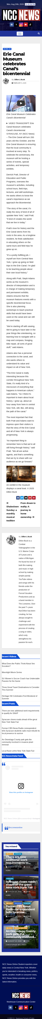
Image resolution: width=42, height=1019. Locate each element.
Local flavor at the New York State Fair (18, 751)
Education (18, 903)
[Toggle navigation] (20, 34)
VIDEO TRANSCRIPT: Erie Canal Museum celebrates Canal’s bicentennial (20, 126)
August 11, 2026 (15, 916)
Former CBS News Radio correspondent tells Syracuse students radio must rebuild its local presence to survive (21, 730)
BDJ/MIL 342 (7, 49)
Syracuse (18, 854)
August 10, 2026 (15, 941)
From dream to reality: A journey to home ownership (28, 510)
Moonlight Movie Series (12, 672)
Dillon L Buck (19, 80)
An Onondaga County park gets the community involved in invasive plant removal (17, 742)
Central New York (21, 928)
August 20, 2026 (15, 867)
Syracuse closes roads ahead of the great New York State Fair (21, 884)
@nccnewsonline (15, 827)
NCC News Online (10, 818)
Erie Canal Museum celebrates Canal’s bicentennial (16, 63)
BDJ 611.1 (9, 854)
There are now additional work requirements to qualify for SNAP (17, 861)
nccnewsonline (25, 818)
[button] (39, 34)
